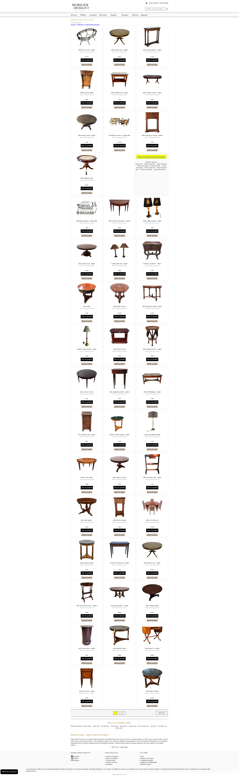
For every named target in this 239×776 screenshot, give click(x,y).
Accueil (73, 24)
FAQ (141, 756)
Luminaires (93, 15)
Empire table (138, 164)
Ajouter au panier (87, 64)
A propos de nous (111, 762)
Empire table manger (159, 169)
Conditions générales (146, 760)
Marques (114, 15)
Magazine (144, 15)
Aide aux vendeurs (112, 758)
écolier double (87, 726)
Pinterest (75, 758)
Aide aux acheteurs (112, 756)
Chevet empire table (150, 167)
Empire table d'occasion (92, 24)
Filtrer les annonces (9, 772)
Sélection (135, 15)
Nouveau (74, 15)
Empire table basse (162, 164)
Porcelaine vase (163, 726)
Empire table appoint (143, 166)
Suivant (161, 713)
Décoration (103, 15)
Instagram (76, 760)
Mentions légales (145, 764)
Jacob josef (154, 726)
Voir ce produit (86, 60)
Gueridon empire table (146, 169)
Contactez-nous (110, 760)
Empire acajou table (149, 164)
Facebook (76, 756)
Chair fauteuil (114, 726)
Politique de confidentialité (148, 762)
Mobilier (83, 15)
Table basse (80, 24)
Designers (125, 15)
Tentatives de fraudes (146, 758)
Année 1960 (96, 726)
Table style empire (155, 166)
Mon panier (164, 3)
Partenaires (109, 764)
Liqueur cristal (132, 726)
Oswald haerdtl (105, 726)
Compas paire (118, 728)
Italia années (123, 726)
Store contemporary (143, 726)
